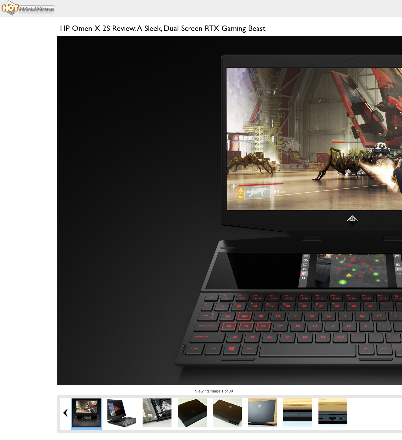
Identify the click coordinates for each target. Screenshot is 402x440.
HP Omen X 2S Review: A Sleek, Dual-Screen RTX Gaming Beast (162, 28)
